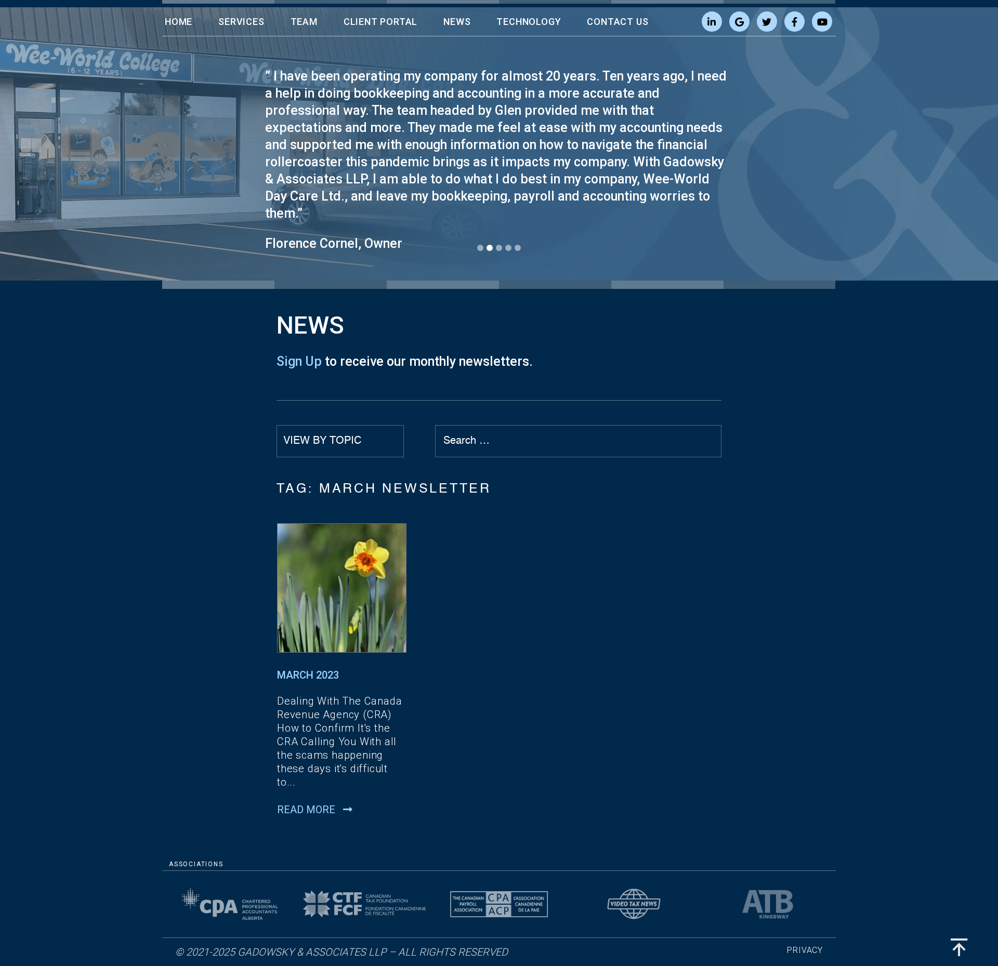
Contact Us (617, 21)
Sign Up (299, 361)
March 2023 (308, 675)
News (456, 21)
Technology (528, 21)
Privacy (805, 950)
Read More (307, 809)
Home (178, 21)
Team (304, 21)
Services (241, 21)
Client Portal (380, 21)
